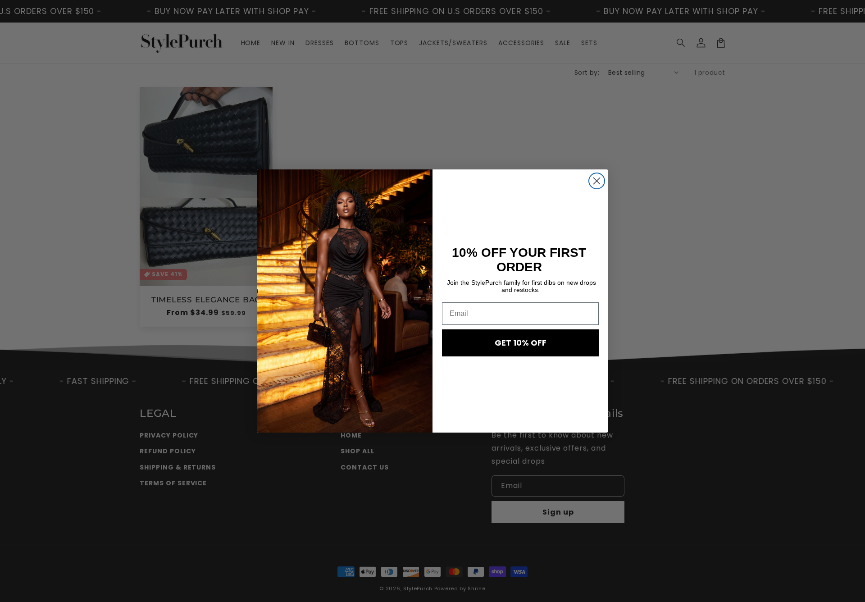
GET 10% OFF (520, 342)
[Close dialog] (597, 181)
